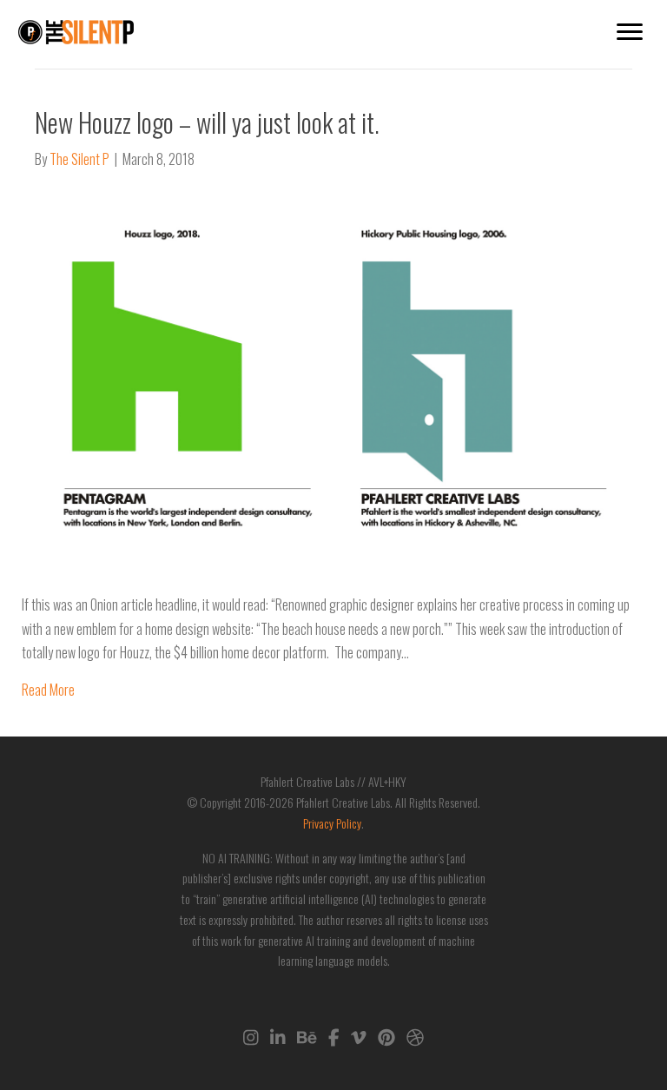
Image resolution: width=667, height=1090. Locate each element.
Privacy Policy (332, 823)
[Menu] (630, 32)
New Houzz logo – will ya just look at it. (207, 122)
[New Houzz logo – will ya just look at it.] (323, 380)
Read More (48, 689)
